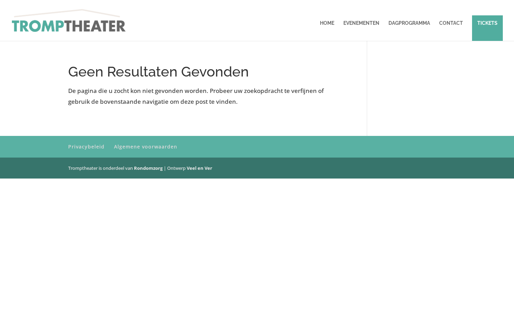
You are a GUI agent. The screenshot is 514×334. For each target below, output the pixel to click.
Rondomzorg (149, 168)
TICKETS (487, 23)
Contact (451, 23)
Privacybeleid (86, 146)
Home (327, 23)
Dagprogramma (409, 23)
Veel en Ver (199, 168)
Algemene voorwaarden (145, 146)
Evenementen (361, 23)
